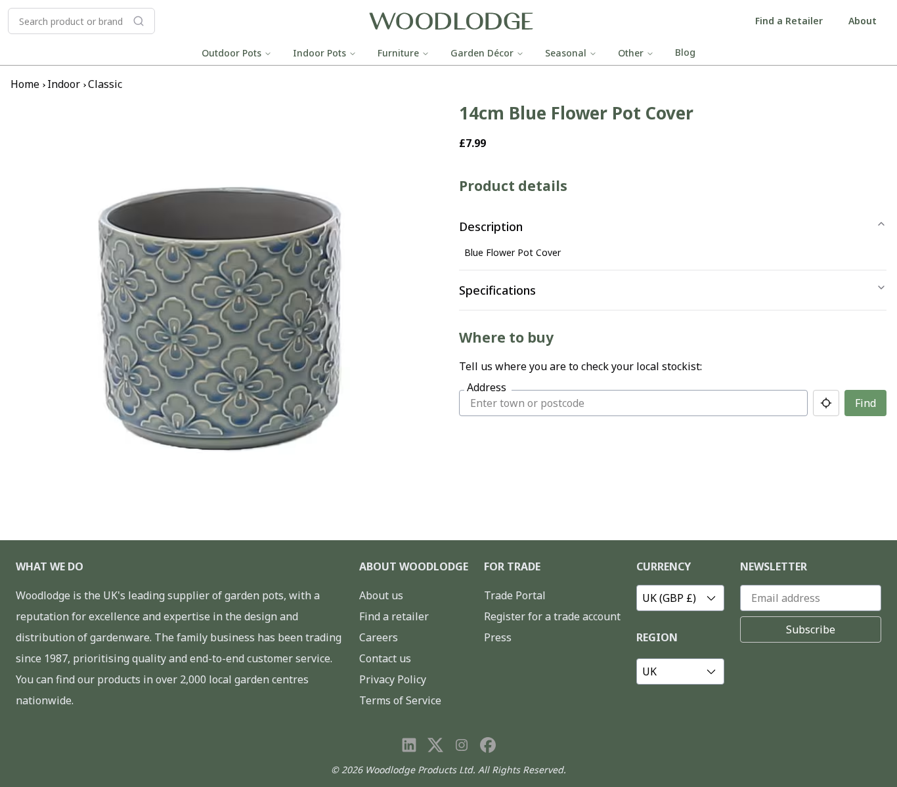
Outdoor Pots (231, 53)
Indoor (63, 84)
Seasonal (565, 53)
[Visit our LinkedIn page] (409, 745)
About (862, 20)
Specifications (497, 290)
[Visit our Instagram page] (462, 745)
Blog (685, 52)
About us (381, 595)
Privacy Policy (392, 679)
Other (631, 53)
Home (25, 84)
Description (491, 226)
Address (486, 387)
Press (498, 637)
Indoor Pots (319, 53)
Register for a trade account (552, 616)
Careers (378, 637)
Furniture (398, 53)
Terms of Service (400, 700)
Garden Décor (482, 53)
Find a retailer (394, 616)
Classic (105, 84)
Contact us (385, 658)
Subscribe (810, 629)
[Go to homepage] (451, 21)
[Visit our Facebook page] (488, 745)
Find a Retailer (789, 20)
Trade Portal (515, 595)
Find (865, 403)
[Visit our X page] (435, 745)
